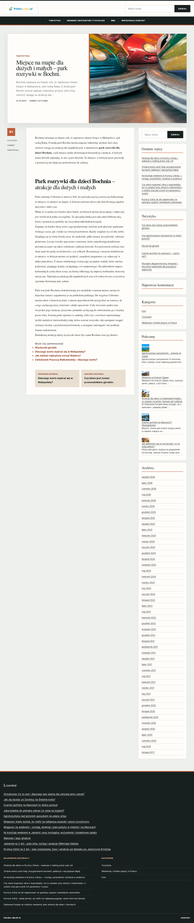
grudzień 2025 (149, 512)
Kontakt (185, 918)
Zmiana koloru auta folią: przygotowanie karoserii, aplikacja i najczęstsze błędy (42, 871)
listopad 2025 (148, 518)
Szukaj (182, 9)
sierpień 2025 (148, 524)
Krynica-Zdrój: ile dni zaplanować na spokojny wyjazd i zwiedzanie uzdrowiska (42, 892)
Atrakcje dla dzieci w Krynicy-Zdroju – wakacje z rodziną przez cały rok (38, 865)
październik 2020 (150, 717)
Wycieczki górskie (46, 347)
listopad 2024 (148, 559)
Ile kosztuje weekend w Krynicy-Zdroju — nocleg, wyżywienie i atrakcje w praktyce (44, 877)
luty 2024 (146, 588)
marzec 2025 (148, 541)
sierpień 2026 (148, 477)
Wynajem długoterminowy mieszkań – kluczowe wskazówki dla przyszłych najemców (160, 266)
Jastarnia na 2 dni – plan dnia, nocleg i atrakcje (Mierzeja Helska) (41, 843)
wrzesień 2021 (149, 652)
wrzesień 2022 (149, 629)
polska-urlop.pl (12, 918)
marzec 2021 (148, 688)
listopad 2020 (148, 711)
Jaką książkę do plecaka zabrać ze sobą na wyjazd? (34, 810)
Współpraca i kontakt (133, 21)
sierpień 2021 (148, 658)
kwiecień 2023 (149, 617)
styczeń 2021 (148, 699)
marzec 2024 (148, 582)
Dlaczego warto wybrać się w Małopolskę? (60, 351)
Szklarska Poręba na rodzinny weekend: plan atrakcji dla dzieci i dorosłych (40, 904)
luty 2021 (146, 693)
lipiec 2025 (147, 529)
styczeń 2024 (148, 594)
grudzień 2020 (149, 705)
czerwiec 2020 (149, 740)
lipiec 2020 (147, 734)
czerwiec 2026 (149, 488)
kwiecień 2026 (149, 500)
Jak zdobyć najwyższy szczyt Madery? (58, 355)
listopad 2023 (148, 600)
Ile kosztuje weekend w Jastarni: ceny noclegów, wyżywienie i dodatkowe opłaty (50, 832)
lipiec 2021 (147, 664)
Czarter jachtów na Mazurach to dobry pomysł (31, 804)
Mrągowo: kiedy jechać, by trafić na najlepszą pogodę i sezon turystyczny (46, 821)
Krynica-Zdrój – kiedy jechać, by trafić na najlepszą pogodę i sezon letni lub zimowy (44, 898)
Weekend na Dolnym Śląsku (155, 377)
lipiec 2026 (147, 483)
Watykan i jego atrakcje (17, 838)
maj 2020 (146, 746)
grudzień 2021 (148, 635)
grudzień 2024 (149, 553)
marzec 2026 (148, 506)
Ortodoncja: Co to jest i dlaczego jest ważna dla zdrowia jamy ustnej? (44, 794)
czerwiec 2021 (149, 670)
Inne (113, 21)
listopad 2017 (148, 752)
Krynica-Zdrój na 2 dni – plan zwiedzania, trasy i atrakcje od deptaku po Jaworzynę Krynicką (57, 849)
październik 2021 (150, 647)
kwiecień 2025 (149, 535)
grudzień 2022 (149, 623)
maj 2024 (146, 570)
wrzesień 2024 (149, 565)
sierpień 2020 (148, 729)
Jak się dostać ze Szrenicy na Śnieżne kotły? (29, 799)
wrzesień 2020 (149, 723)
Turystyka (55, 21)
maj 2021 (146, 676)
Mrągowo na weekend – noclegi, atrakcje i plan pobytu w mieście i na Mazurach (50, 827)
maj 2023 (146, 611)
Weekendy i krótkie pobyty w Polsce (86, 21)
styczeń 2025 (148, 547)
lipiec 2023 (147, 606)
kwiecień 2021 (149, 682)
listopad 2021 (148, 641)
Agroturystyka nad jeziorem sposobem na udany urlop (35, 816)
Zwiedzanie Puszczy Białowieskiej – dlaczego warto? (66, 359)
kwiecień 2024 (149, 576)
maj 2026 (146, 494)
